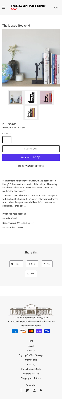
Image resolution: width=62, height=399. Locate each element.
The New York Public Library (29, 317)
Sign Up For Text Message (31, 355)
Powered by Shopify (31, 325)
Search (31, 346)
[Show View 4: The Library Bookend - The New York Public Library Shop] (31, 112)
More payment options (31, 166)
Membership (31, 359)
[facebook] (21, 391)
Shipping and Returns (31, 378)
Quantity (6, 133)
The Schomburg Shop (31, 369)
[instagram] (34, 391)
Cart (57, 7)
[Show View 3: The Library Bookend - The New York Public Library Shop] (46, 97)
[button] (31, 58)
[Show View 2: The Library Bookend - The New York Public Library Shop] (31, 97)
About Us (31, 350)
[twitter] (27, 391)
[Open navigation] (6, 7)
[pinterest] (40, 391)
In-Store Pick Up (31, 373)
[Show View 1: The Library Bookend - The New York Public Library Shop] (15, 97)
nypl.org (31, 364)
